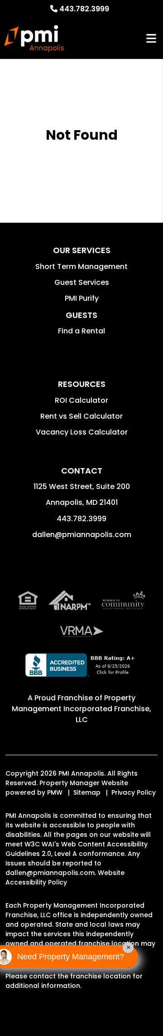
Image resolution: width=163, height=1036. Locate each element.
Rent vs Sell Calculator (81, 416)
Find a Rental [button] (81, 331)
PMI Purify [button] (82, 298)
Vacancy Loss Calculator (82, 432)
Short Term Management (81, 266)
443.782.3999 (84, 9)
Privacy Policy (133, 792)
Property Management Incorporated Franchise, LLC (81, 709)
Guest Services (81, 282)
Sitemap (87, 792)
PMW (54, 792)
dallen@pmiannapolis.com (81, 534)
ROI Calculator (81, 400)
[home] (34, 38)
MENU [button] (151, 38)
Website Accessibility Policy (65, 877)
